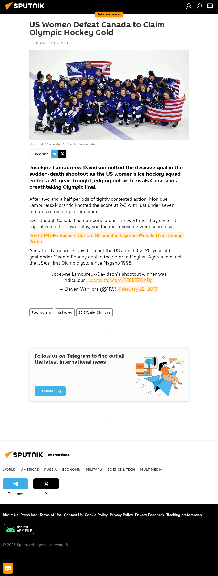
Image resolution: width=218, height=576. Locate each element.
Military (94, 469)
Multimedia (151, 469)
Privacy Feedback (149, 514)
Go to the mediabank (84, 144)
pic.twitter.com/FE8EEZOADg (121, 280)
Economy (71, 469)
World (9, 469)
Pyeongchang (41, 312)
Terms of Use (51, 514)
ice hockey (64, 312)
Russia (50, 469)
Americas (30, 469)
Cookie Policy (96, 514)
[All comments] (8, 568)
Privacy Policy (121, 514)
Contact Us (73, 514)
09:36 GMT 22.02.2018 (48, 43)
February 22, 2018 (138, 289)
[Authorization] (188, 6)
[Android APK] (19, 530)
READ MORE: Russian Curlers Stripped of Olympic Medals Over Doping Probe (106, 238)
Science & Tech (121, 469)
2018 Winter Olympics (94, 312)
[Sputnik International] (26, 10)
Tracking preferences (184, 514)
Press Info (28, 514)
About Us (10, 514)
